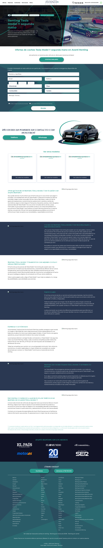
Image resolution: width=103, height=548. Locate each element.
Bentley (43, 488)
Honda (42, 506)
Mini (59, 490)
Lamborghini (44, 519)
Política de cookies (52, 545)
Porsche (60, 500)
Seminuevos (78, 515)
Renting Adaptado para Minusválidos (84, 519)
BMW (42, 490)
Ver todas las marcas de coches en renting (36, 533)
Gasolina (15, 506)
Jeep (42, 515)
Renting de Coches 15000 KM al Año (84, 494)
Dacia (42, 496)
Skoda (60, 509)
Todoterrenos (16, 509)
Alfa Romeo (44, 479)
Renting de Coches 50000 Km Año (83, 498)
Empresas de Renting (80, 529)
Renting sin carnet (73, 533)
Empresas (10, 2)
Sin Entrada (78, 527)
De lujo (77, 523)
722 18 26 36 (78, 3)
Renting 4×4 (78, 479)
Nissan (60, 494)
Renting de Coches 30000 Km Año (83, 496)
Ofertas (4, 2)
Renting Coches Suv (17, 494)
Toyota (60, 517)
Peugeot (60, 498)
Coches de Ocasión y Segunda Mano (20, 15)
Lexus (59, 479)
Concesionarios (79, 500)
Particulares (25, 2)
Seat (59, 506)
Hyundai (43, 509)
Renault (60, 502)
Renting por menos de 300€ (58, 533)
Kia (42, 517)
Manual (14, 486)
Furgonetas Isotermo (80, 506)
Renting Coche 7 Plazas (81, 481)
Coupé (14, 483)
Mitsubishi (61, 492)
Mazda (60, 486)
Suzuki (60, 515)
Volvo (59, 521)
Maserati (60, 483)
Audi (42, 486)
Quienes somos (79, 525)
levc (59, 529)
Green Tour (61, 527)
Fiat (42, 502)
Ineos (59, 523)
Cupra (42, 494)
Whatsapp (42, 137)
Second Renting (17, 519)
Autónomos (17, 2)
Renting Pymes (16, 521)
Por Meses (77, 511)
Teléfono (14, 137)
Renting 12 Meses (79, 477)
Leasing (77, 502)
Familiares (77, 509)
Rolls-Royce (61, 504)
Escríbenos (39, 471)
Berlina (14, 477)
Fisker (59, 525)
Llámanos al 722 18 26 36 (63, 471)
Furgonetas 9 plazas (17, 513)
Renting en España (80, 504)
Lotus (59, 481)
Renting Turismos (17, 504)
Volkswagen (61, 519)
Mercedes (60, 488)
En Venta (15, 525)
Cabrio (76, 513)
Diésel (14, 511)
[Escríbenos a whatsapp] (101, 3)
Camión (15, 479)
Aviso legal (43, 545)
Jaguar (43, 513)
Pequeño (15, 492)
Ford (42, 504)
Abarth (42, 477)
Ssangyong (61, 511)
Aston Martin (44, 483)
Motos (31, 2)
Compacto (15, 481)
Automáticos (16, 523)
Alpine (42, 481)
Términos (60, 545)
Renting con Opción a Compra (82, 490)
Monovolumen (16, 488)
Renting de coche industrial (82, 492)
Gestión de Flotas (17, 500)
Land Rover (61, 477)
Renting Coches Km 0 (80, 486)
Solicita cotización (91, 2)
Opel (59, 496)
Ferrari (42, 500)
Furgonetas (15, 498)
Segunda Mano (16, 517)
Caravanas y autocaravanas (19, 502)
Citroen (43, 492)
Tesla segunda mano (34, 15)
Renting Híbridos (17, 496)
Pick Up (77, 521)
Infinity (43, 511)
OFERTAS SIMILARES (51, 59)
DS (42, 498)
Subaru (60, 513)
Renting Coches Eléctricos (81, 483)
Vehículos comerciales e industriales (21, 515)
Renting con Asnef (79, 488)
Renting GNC (78, 517)
